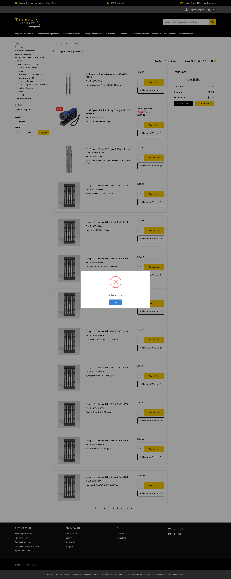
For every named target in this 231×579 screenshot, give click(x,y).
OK (115, 302)
